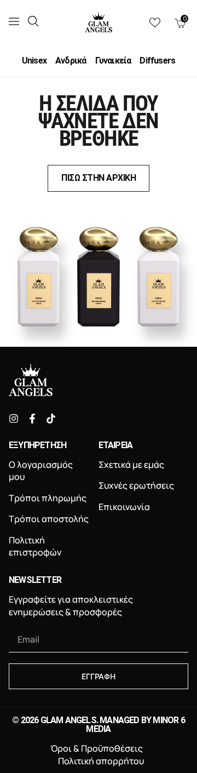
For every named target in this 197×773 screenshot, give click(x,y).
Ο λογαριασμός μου (41, 471)
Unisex (34, 60)
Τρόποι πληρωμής (47, 498)
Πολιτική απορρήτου (101, 761)
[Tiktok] (51, 418)
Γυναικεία (113, 60)
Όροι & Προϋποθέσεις (96, 748)
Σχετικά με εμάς (131, 465)
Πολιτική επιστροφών (35, 546)
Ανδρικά (70, 60)
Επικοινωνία (124, 507)
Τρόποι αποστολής (49, 519)
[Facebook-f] (32, 418)
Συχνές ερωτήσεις (136, 485)
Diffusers (157, 60)
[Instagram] (14, 418)
